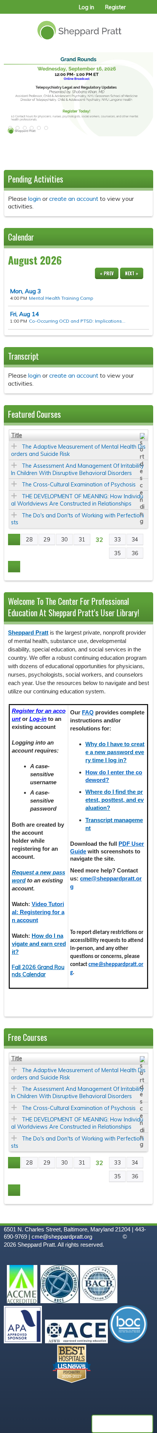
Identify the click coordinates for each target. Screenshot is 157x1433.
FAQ (88, 712)
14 (24, 314)
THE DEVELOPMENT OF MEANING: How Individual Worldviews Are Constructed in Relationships (77, 500)
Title (16, 435)
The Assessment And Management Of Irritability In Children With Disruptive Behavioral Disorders (77, 469)
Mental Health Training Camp (61, 298)
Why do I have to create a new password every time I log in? (114, 752)
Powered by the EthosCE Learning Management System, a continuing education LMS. (122, 1424)
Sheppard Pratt (28, 633)
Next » (131, 273)
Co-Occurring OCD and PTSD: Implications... (77, 321)
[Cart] (134, 11)
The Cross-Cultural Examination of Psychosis (79, 484)
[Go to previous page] (14, 539)
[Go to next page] (14, 566)
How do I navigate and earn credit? (39, 944)
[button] (9, 130)
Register (115, 7)
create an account (73, 198)
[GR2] (78, 94)
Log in (86, 7)
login (34, 198)
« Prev (107, 273)
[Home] (78, 27)
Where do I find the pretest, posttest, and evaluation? (114, 800)
